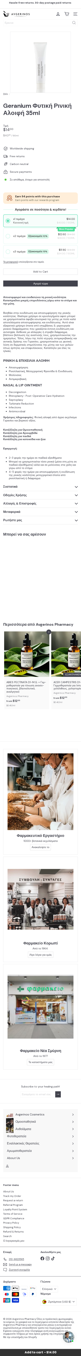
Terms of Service (12, 1213)
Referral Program (13, 1205)
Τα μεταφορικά (10, 261)
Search (7, 1236)
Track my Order (12, 1196)
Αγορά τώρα (40, 283)
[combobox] (40, 23)
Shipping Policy (12, 1227)
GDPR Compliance (13, 1218)
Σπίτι (5, 94)
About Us (8, 1191)
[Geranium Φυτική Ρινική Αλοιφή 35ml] (26, 576)
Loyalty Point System (15, 1209)
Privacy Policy (11, 1222)
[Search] (74, 23)
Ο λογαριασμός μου (13, 1240)
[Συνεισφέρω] (58, 1094)
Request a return (13, 1200)
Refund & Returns (13, 1231)
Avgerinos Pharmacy (54, 624)
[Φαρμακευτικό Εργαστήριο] (40, 791)
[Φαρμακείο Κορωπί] (40, 899)
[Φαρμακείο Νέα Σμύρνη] (40, 1006)
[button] (40, 221)
